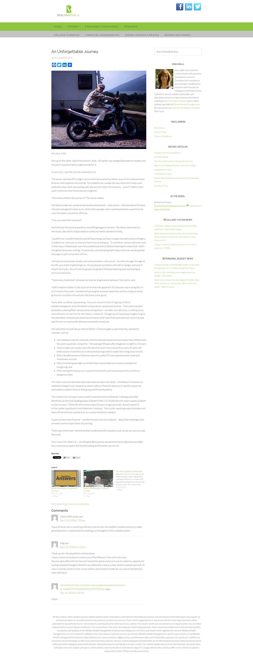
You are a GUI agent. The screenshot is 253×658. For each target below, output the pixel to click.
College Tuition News (179, 220)
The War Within (161, 157)
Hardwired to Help (162, 169)
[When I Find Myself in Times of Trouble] (98, 478)
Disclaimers (159, 127)
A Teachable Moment (176, 101)
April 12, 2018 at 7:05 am (72, 520)
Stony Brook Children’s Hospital (185, 107)
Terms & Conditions (163, 136)
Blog (65, 504)
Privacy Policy (160, 132)
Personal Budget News (179, 258)
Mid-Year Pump (161, 185)
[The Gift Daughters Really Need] (132, 480)
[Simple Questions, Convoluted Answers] (66, 478)
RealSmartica (72, 12)
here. (146, 651)
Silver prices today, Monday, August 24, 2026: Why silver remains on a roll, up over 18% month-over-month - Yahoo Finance (176, 283)
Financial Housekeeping (78, 504)
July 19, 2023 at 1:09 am (72, 592)
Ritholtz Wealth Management (186, 104)
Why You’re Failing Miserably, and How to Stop (175, 165)
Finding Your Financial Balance (167, 152)
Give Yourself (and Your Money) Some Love (173, 161)
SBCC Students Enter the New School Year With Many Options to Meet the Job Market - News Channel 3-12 (176, 236)
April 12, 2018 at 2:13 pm (72, 546)
